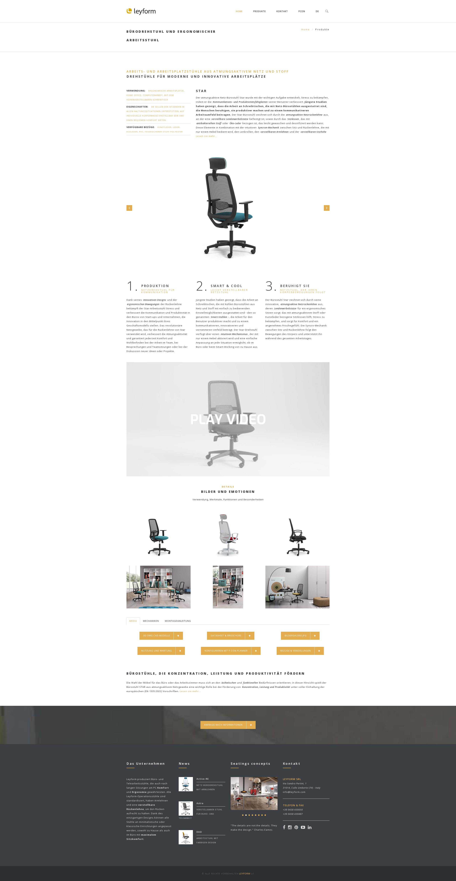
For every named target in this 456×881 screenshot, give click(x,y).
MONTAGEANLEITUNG (178, 620)
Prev (129, 208)
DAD (199, 831)
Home (239, 11)
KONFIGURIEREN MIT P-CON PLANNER (226, 650)
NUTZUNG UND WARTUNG (156, 650)
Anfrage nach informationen (223, 724)
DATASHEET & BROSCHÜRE (226, 635)
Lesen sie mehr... (206, 136)
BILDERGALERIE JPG (296, 635)
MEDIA (133, 620)
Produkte (259, 11)
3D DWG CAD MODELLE (156, 635)
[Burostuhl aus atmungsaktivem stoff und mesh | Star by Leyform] (228, 410)
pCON (302, 11)
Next (327, 208)
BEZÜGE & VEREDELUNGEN (295, 650)
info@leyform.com (294, 792)
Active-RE (202, 778)
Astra (199, 803)
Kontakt (282, 11)
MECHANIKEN (151, 620)
